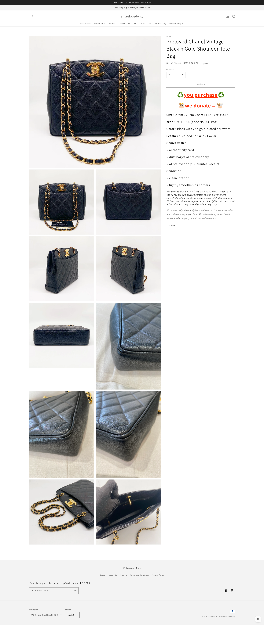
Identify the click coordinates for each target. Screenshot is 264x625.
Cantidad (170, 69)
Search (103, 575)
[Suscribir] (75, 590)
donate (204, 105)
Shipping (123, 575)
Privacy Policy (158, 575)
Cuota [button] (172, 225)
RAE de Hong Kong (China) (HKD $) (44, 615)
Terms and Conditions (139, 575)
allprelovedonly (213, 616)
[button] (32, 16)
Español (71, 615)
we (188, 105)
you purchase (201, 94)
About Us (113, 575)
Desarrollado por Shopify (227, 616)
